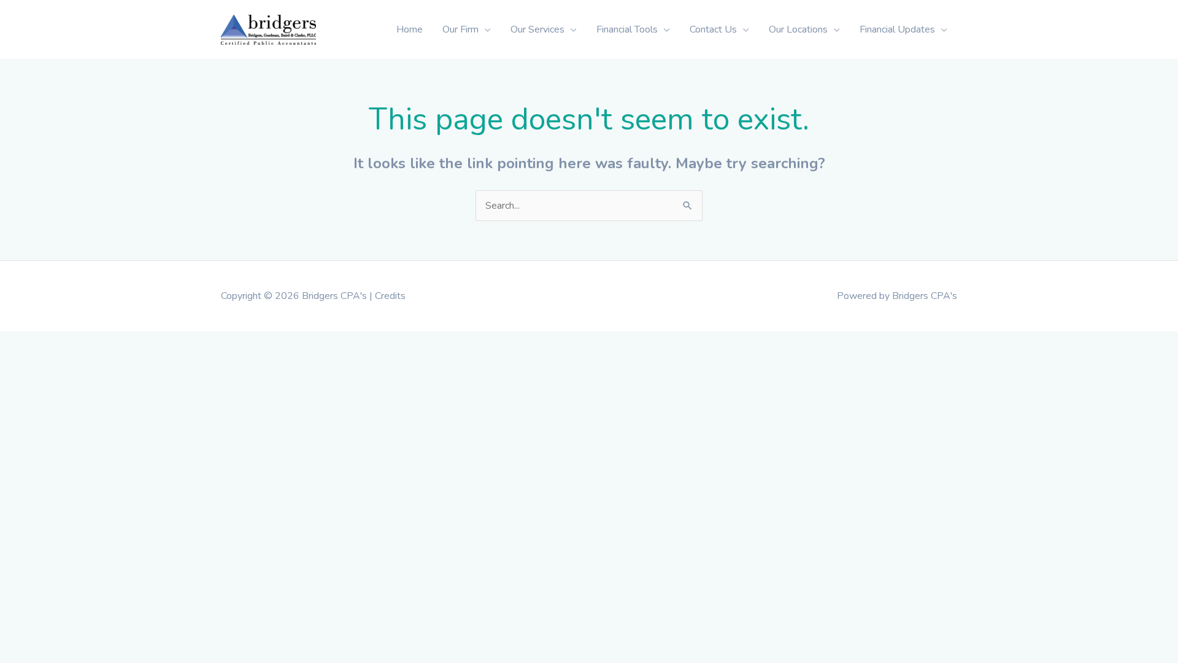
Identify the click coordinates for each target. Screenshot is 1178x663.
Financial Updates (897, 29)
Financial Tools (627, 29)
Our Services (537, 29)
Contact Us (713, 29)
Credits (390, 296)
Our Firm (460, 29)
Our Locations (798, 29)
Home (409, 29)
